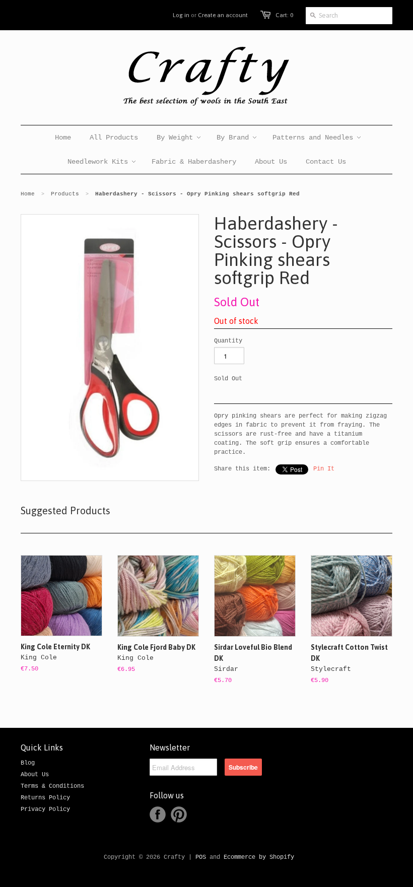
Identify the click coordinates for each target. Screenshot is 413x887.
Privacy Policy (45, 809)
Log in (181, 15)
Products (65, 194)
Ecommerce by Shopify (259, 857)
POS (200, 857)
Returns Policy (45, 797)
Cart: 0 (284, 15)
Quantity (228, 341)
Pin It (323, 468)
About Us (35, 774)
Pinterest (179, 814)
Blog (28, 763)
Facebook (158, 814)
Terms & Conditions (52, 786)
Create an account (223, 15)
